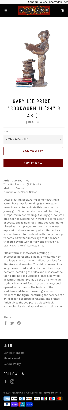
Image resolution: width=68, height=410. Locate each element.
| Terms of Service (52, 392)
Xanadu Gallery (19, 392)
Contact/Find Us (13, 352)
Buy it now (33, 163)
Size (5, 131)
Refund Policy (12, 364)
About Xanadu (12, 358)
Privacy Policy (35, 392)
